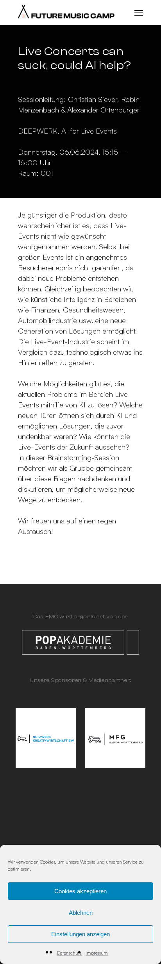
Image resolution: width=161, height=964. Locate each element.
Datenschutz (69, 953)
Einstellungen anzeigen (80, 934)
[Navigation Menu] (138, 12)
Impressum (97, 953)
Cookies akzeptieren (80, 891)
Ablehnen (81, 912)
